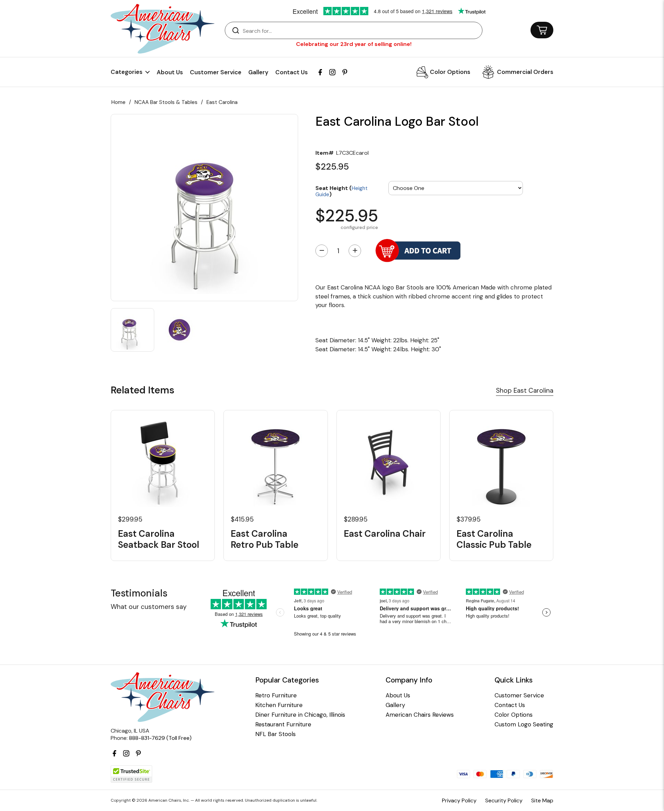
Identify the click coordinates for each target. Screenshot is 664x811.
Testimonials (139, 593)
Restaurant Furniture (283, 724)
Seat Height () (341, 190)
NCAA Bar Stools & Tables (166, 102)
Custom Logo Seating (524, 724)
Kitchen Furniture (279, 705)
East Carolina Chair (385, 533)
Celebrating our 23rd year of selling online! (354, 44)
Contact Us (291, 72)
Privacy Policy (459, 800)
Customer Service (215, 72)
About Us (170, 72)
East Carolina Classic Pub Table (494, 539)
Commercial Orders (525, 72)
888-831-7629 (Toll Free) (160, 738)
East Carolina (222, 102)
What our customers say (149, 606)
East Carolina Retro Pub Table (264, 539)
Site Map (542, 800)
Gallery (258, 72)
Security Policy (504, 800)
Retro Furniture (276, 695)
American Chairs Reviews (420, 715)
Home (118, 102)
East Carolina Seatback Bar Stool (158, 539)
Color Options (450, 72)
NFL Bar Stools (275, 734)
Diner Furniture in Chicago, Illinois (300, 715)
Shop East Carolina (524, 390)
